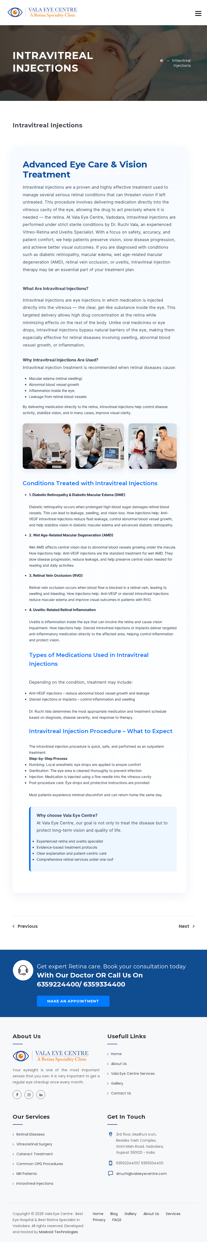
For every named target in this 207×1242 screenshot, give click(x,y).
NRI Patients (26, 1173)
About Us (119, 1063)
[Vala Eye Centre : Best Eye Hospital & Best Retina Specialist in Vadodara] (42, 12)
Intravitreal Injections (34, 1183)
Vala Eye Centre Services (133, 1073)
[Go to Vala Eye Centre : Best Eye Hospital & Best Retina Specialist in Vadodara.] (161, 60)
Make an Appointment (73, 1001)
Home (116, 1053)
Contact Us (121, 1093)
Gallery (117, 1083)
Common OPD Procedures (39, 1163)
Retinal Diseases (30, 1134)
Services (173, 1213)
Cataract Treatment (34, 1154)
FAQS (116, 1219)
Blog (114, 1213)
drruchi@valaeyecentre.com (141, 1173)
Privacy (99, 1219)
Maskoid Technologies (58, 1231)
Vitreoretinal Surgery (34, 1144)
